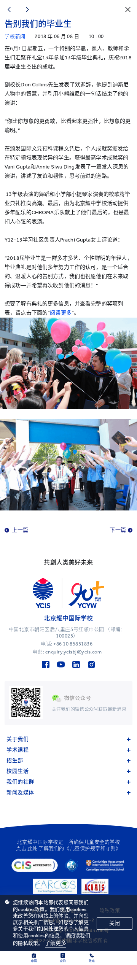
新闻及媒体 (20, 792)
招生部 (14, 760)
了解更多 (56, 943)
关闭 (114, 923)
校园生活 (17, 771)
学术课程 (17, 750)
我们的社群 (20, 782)
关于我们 (17, 739)
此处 (32, 848)
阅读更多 (61, 313)
